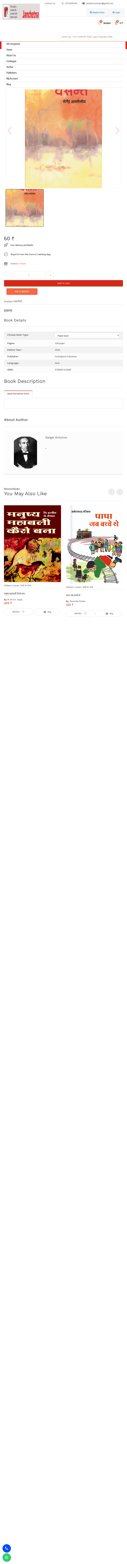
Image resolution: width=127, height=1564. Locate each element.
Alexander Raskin (77, 601)
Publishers (11, 73)
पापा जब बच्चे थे (73, 595)
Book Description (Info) (18, 393)
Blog (8, 84)
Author (9, 67)
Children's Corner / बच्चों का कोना (17, 585)
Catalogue (11, 61)
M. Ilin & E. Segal (14, 599)
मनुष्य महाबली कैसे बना (14, 593)
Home (9, 50)
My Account (12, 79)
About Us (11, 55)
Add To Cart (63, 283)
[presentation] (111, 492)
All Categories (13, 44)
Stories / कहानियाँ (14, 301)
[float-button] (6, 1557)
